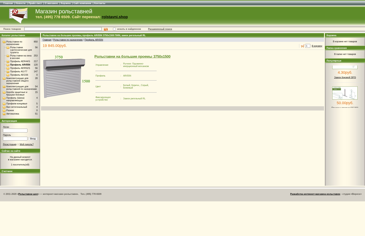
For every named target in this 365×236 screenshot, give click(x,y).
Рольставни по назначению (14, 42)
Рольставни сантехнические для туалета (21, 50)
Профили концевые (16, 103)
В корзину (317, 46)
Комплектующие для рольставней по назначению (21, 87)
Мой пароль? (27, 144)
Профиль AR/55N (20, 64)
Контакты (99, 3)
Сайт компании (82, 3)
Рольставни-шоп (28, 194)
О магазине (51, 3)
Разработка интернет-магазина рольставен (315, 194)
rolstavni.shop (115, 17)
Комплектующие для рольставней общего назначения (17, 81)
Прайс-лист (35, 3)
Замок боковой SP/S (345, 75)
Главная (8, 3)
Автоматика (12, 113)
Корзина (66, 3)
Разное (10, 110)
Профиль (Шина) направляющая (15, 99)
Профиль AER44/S (20, 61)
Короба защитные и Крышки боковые (16, 93)
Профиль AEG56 (19, 75)
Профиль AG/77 (18, 71)
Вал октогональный (16, 107)
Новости (21, 3)
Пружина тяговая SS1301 (344, 105)
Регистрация (9, 144)
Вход (32, 138)
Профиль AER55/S (20, 68)
